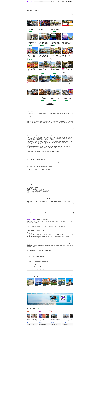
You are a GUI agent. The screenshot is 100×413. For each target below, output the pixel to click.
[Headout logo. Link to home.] (30, 1)
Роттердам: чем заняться (37, 285)
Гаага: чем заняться (28, 285)
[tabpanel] (50, 167)
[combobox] (42, 1)
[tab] (28, 14)
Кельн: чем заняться (60, 285)
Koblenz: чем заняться (68, 285)
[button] (31, 161)
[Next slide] (72, 14)
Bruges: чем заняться (44, 285)
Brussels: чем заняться (52, 285)
